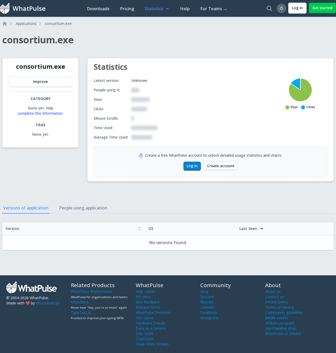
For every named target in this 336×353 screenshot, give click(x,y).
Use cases (144, 317)
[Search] (269, 8)
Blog (204, 291)
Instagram (209, 317)
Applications (26, 23)
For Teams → (213, 9)
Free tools (144, 333)
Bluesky (206, 301)
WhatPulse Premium (153, 312)
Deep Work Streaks (152, 343)
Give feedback (148, 301)
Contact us (274, 296)
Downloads (98, 9)
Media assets (276, 317)
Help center (145, 291)
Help (185, 9)
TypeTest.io (81, 312)
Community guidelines (284, 312)
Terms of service (279, 307)
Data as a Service (151, 328)
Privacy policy (276, 301)
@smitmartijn (47, 303)
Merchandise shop (280, 328)
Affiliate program (279, 322)
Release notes (148, 307)
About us (273, 291)
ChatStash (145, 338)
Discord (206, 296)
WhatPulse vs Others (283, 333)
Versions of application (26, 208)
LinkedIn (207, 307)
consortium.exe (58, 23)
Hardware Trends (150, 322)
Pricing (127, 9)
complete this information (40, 113)
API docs (143, 296)
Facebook (208, 312)
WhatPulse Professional (91, 291)
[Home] (4, 23)
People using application (83, 208)
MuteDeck (80, 301)
